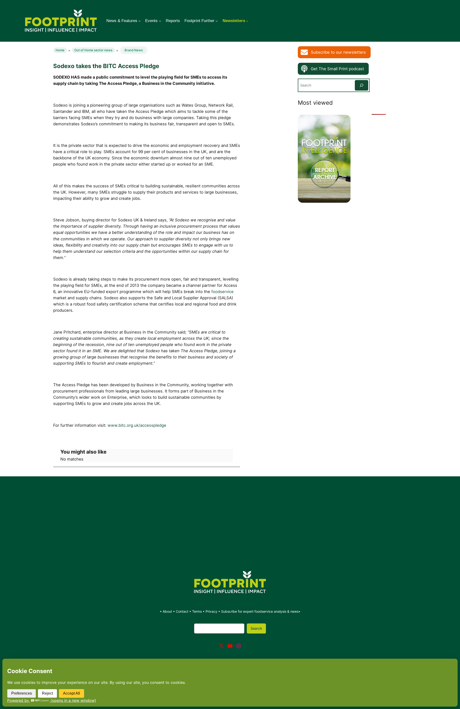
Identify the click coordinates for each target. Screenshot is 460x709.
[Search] (361, 85)
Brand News (134, 50)
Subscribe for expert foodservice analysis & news (260, 611)
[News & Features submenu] (139, 21)
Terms (197, 611)
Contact (182, 611)
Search (256, 628)
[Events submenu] (160, 21)
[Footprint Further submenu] (216, 21)
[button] (334, 52)
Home (60, 50)
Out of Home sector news (93, 50)
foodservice (222, 291)
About (168, 611)
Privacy (211, 611)
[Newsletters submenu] (247, 21)
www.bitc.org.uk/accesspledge (137, 425)
